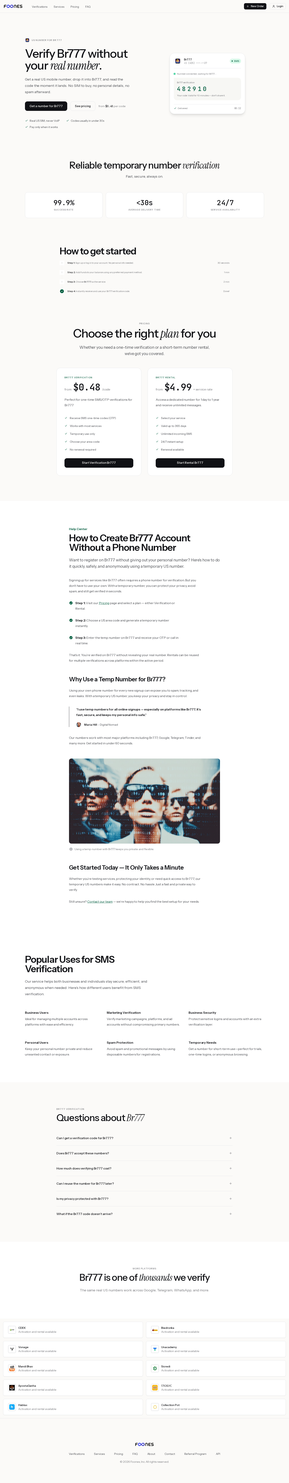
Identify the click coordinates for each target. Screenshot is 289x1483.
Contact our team (100, 901)
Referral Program (195, 1454)
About (151, 1454)
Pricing (75, 6)
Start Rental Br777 (190, 463)
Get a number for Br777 (46, 106)
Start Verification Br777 (99, 463)
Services (59, 6)
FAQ (88, 6)
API (218, 1454)
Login (280, 6)
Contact (170, 1454)
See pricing (83, 106)
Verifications (39, 6)
